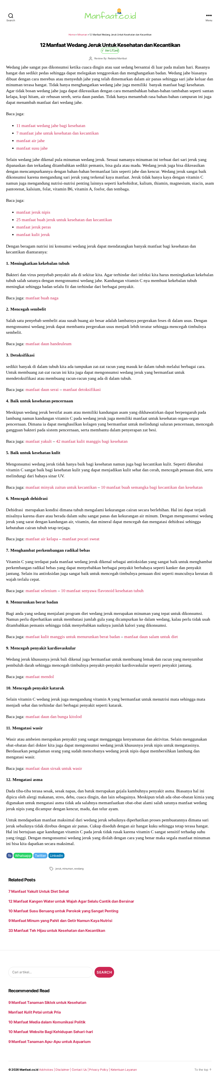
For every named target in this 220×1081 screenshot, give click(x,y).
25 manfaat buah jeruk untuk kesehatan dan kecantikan (64, 219)
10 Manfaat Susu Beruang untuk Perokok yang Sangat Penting (63, 911)
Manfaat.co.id (29, 1069)
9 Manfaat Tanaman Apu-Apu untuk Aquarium (49, 1041)
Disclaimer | (63, 1069)
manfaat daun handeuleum (49, 343)
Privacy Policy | (100, 1069)
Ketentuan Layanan (124, 1069)
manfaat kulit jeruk (33, 234)
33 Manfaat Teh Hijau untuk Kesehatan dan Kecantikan (56, 930)
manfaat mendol (40, 676)
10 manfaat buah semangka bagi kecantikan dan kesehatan (152, 487)
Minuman (82, 34)
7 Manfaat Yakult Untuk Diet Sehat (38, 891)
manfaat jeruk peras (33, 227)
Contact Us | (80, 1069)
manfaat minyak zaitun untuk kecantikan (61, 487)
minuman (67, 868)
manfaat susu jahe (32, 148)
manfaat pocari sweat (80, 538)
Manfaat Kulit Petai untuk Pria (34, 1012)
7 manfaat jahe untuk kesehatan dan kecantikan (57, 133)
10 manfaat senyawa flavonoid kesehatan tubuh (102, 590)
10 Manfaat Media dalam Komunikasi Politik (47, 1022)
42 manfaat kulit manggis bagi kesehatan (92, 441)
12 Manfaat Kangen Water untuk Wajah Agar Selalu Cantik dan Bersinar (71, 901)
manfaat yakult (39, 441)
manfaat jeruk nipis (33, 212)
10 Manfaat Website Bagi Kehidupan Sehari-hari (50, 1031)
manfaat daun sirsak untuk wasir (54, 768)
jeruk (58, 868)
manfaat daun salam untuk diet (151, 636)
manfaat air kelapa (42, 538)
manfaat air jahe (30, 140)
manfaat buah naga (42, 298)
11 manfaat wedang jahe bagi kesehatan (50, 125)
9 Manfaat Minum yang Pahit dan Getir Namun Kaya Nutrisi (60, 920)
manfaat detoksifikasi (82, 389)
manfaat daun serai (42, 389)
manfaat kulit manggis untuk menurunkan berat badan (73, 636)
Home (72, 34)
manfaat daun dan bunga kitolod (54, 716)
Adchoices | (47, 1069)
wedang (79, 868)
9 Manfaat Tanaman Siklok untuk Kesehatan (47, 1002)
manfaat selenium (41, 590)
